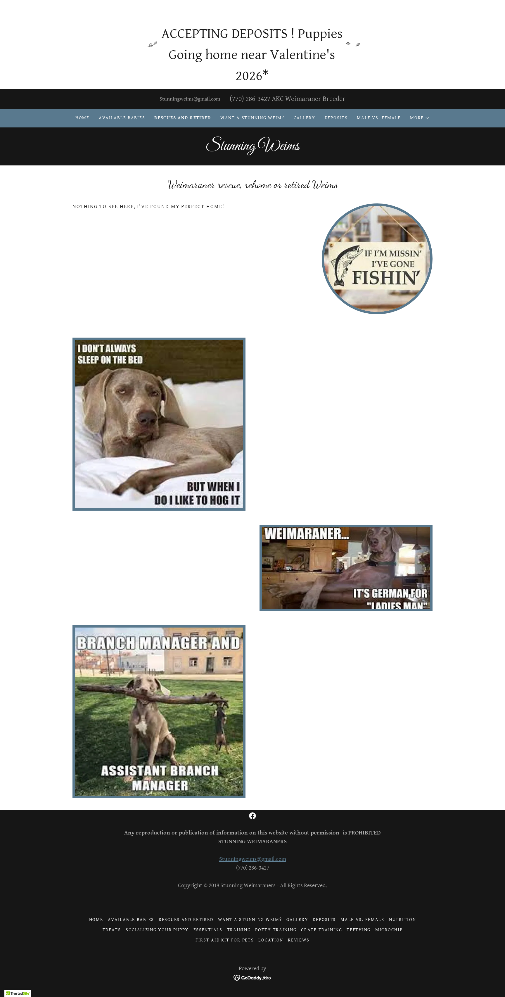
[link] (252, 148)
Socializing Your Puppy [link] (157, 930)
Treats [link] (112, 930)
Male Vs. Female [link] (379, 118)
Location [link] (270, 940)
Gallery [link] (304, 118)
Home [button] (96, 919)
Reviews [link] (298, 940)
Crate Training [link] (321, 930)
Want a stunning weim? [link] (252, 118)
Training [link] (239, 930)
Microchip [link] (388, 930)
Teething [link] (359, 930)
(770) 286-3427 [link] (250, 99)
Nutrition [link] (402, 919)
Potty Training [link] (275, 930)
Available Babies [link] (122, 118)
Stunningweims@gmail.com (252, 859)
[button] (420, 118)
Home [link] (82, 118)
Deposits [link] (336, 118)
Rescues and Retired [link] (182, 118)
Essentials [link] (207, 930)
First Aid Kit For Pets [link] (225, 940)
